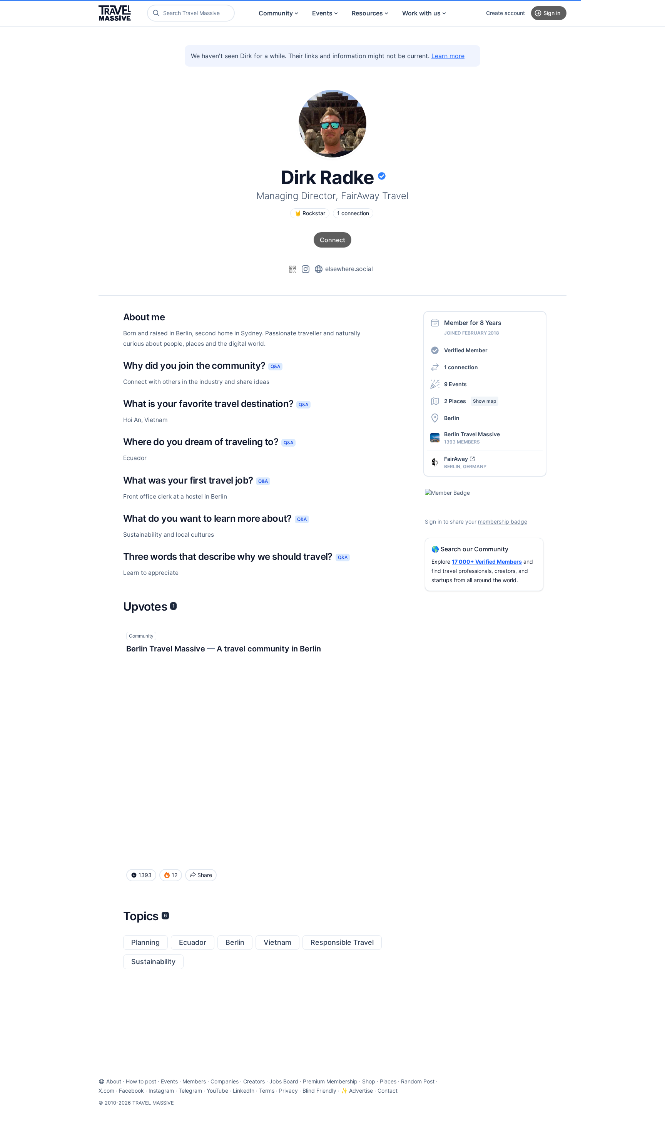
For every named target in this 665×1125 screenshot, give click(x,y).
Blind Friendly (319, 1090)
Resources (367, 13)
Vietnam (277, 942)
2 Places (470, 401)
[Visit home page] (115, 13)
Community (276, 13)
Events (322, 13)
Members (194, 1081)
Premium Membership (330, 1081)
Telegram (190, 1090)
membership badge (502, 521)
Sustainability (153, 962)
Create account (505, 13)
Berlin (235, 942)
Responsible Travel (342, 942)
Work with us (421, 13)
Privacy (288, 1090)
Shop (368, 1081)
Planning (145, 942)
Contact (388, 1090)
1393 (145, 875)
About (113, 1081)
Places (388, 1081)
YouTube (217, 1090)
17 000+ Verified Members (487, 561)
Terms (266, 1090)
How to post (141, 1081)
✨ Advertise (357, 1090)
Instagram (161, 1090)
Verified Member (466, 350)
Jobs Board (283, 1081)
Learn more (447, 56)
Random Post (417, 1081)
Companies (225, 1081)
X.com (106, 1090)
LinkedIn (243, 1090)
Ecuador (192, 942)
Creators (254, 1081)
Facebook (131, 1090)
